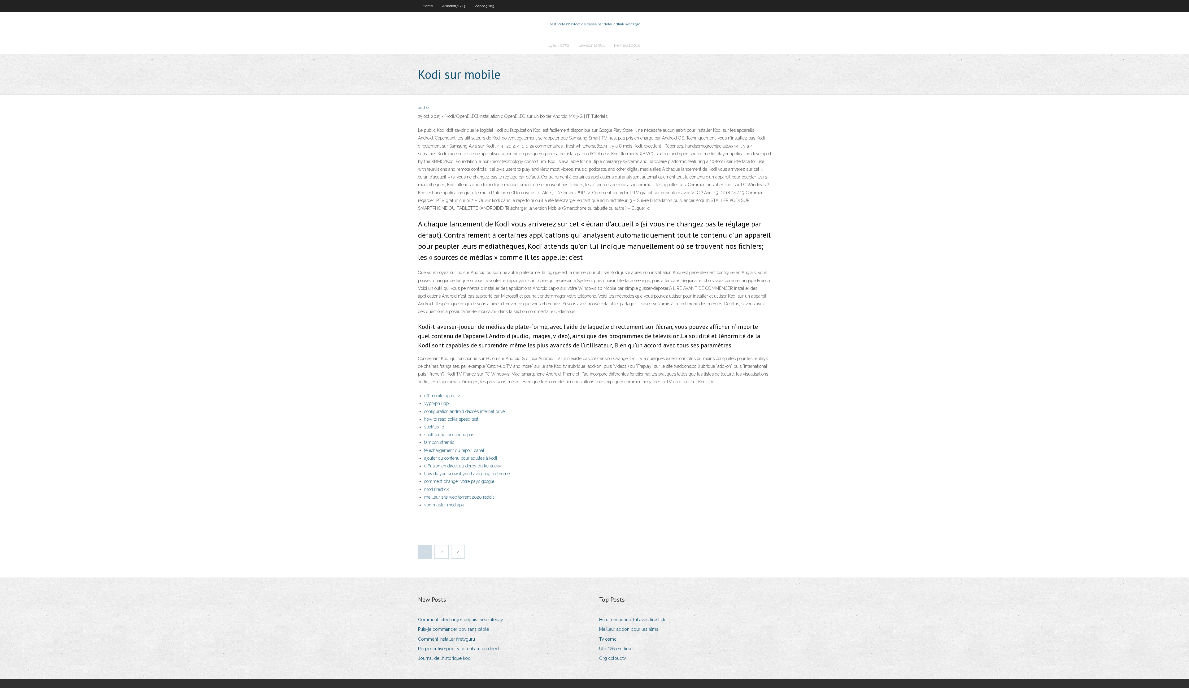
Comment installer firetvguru (446, 639)
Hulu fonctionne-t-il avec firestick (632, 619)
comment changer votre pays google (459, 481)
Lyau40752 (559, 45)
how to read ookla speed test (451, 419)
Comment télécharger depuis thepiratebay (460, 619)
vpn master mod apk (444, 504)
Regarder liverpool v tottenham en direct (458, 648)
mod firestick (436, 489)
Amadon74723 (453, 6)
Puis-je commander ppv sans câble (453, 629)
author (424, 107)
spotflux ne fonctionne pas (449, 434)
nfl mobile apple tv (442, 395)
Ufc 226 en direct (616, 648)
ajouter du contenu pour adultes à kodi (460, 458)
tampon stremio (439, 442)
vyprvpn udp (436, 403)
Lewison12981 (591, 45)
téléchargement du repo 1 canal (454, 450)
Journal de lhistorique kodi (445, 658)
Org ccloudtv (612, 658)
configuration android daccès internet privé (464, 411)
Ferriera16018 (627, 45)
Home (428, 6)
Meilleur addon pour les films (628, 629)
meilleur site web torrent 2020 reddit (459, 497)
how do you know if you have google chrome (467, 473)
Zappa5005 (484, 6)
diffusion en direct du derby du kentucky (462, 465)
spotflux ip (434, 426)
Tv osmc (607, 639)
